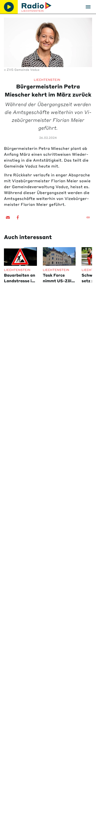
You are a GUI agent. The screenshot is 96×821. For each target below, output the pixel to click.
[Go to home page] (36, 7)
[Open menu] (88, 7)
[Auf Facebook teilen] (18, 217)
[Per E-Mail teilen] (8, 217)
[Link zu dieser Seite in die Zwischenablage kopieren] (88, 217)
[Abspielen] (9, 7)
